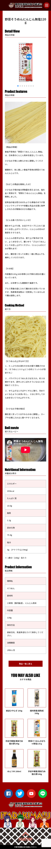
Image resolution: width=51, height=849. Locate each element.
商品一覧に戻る (25, 663)
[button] (17, 85)
